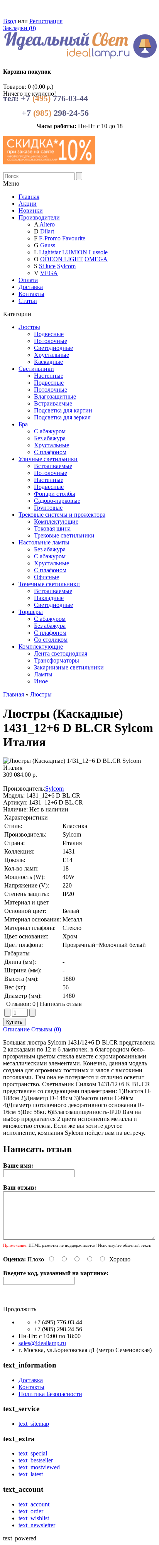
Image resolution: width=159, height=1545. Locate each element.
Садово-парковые (57, 500)
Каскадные (48, 361)
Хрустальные (51, 355)
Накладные (49, 598)
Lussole (98, 252)
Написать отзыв (61, 1004)
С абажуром (50, 431)
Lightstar (50, 252)
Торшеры (31, 612)
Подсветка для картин (63, 410)
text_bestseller (36, 1460)
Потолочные (50, 341)
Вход (9, 21)
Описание (16, 1029)
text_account (34, 1504)
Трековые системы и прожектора (62, 514)
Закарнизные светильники (69, 667)
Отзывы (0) (46, 1029)
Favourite (73, 238)
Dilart (47, 231)
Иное (41, 681)
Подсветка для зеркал (62, 417)
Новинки (31, 210)
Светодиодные (53, 348)
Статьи (28, 301)
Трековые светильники (64, 535)
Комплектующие (56, 521)
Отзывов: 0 (21, 1004)
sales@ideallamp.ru (42, 1343)
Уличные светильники (48, 459)
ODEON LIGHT (61, 259)
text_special (33, 1453)
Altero (47, 224)
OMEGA (96, 259)
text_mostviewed (39, 1467)
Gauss (47, 245)
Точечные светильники (49, 584)
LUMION (74, 252)
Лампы (43, 674)
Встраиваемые (53, 403)
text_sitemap (34, 1423)
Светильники (36, 368)
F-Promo (50, 238)
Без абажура (50, 438)
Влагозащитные (55, 396)
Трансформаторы (56, 660)
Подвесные (49, 334)
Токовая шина (52, 528)
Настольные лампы (44, 542)
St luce (47, 266)
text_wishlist (34, 1518)
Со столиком (51, 639)
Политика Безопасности (50, 1394)
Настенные (48, 375)
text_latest (31, 1474)
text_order (31, 1511)
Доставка (31, 287)
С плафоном (50, 452)
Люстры (29, 327)
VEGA (49, 273)
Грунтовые (48, 507)
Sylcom (66, 266)
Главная (13, 694)
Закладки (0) (19, 28)
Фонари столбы (54, 493)
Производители (39, 217)
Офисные (46, 577)
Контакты (31, 294)
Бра (23, 424)
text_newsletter (37, 1525)
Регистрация (46, 21)
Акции (28, 203)
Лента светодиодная (60, 653)
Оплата (28, 280)
